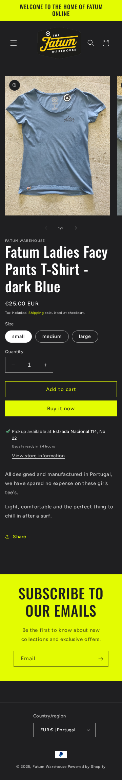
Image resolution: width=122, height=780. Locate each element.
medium (52, 336)
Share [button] (19, 537)
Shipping (36, 313)
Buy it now (61, 409)
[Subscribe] (100, 659)
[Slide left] (46, 228)
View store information (38, 456)
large (85, 336)
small (18, 336)
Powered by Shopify (87, 766)
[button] (13, 43)
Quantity (14, 351)
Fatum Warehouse (50, 766)
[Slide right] (75, 228)
